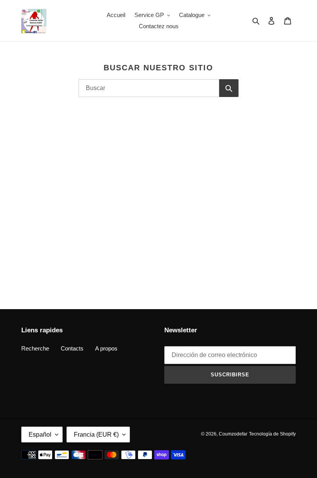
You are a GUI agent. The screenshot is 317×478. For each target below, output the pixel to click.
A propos (106, 348)
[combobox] (148, 88)
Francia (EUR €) (96, 434)
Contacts (72, 348)
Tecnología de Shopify (272, 434)
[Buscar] (229, 88)
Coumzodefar (233, 434)
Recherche (35, 348)
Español (40, 434)
